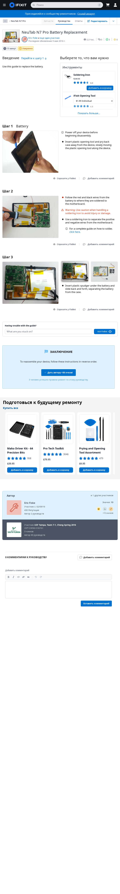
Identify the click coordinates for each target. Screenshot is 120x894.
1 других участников (103, 495)
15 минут (11, 48)
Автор (11, 495)
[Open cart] (108, 5)
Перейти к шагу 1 (32, 58)
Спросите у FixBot (66, 178)
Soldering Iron (81, 74)
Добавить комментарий (98, 322)
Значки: (107, 502)
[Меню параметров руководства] (113, 21)
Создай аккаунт (86, 13)
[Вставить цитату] (28, 577)
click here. (74, 231)
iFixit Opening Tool (84, 95)
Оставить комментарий (96, 603)
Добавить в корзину (100, 88)
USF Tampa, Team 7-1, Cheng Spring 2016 (55, 524)
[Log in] (115, 5)
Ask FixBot (102, 331)
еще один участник (50, 38)
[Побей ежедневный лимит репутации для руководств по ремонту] (98, 509)
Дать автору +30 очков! (60, 372)
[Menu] (4, 5)
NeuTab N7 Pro (18, 21)
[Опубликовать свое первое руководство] (111, 509)
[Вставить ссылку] (23, 577)
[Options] (5, 21)
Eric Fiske (32, 38)
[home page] (18, 5)
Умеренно (27, 48)
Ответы (79, 21)
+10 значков (108, 513)
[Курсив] (13, 577)
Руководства (64, 21)
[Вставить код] (18, 577)
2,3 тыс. (90, 39)
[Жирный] (8, 577)
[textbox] (58, 589)
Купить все (10, 408)
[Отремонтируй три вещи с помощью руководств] (104, 509)
